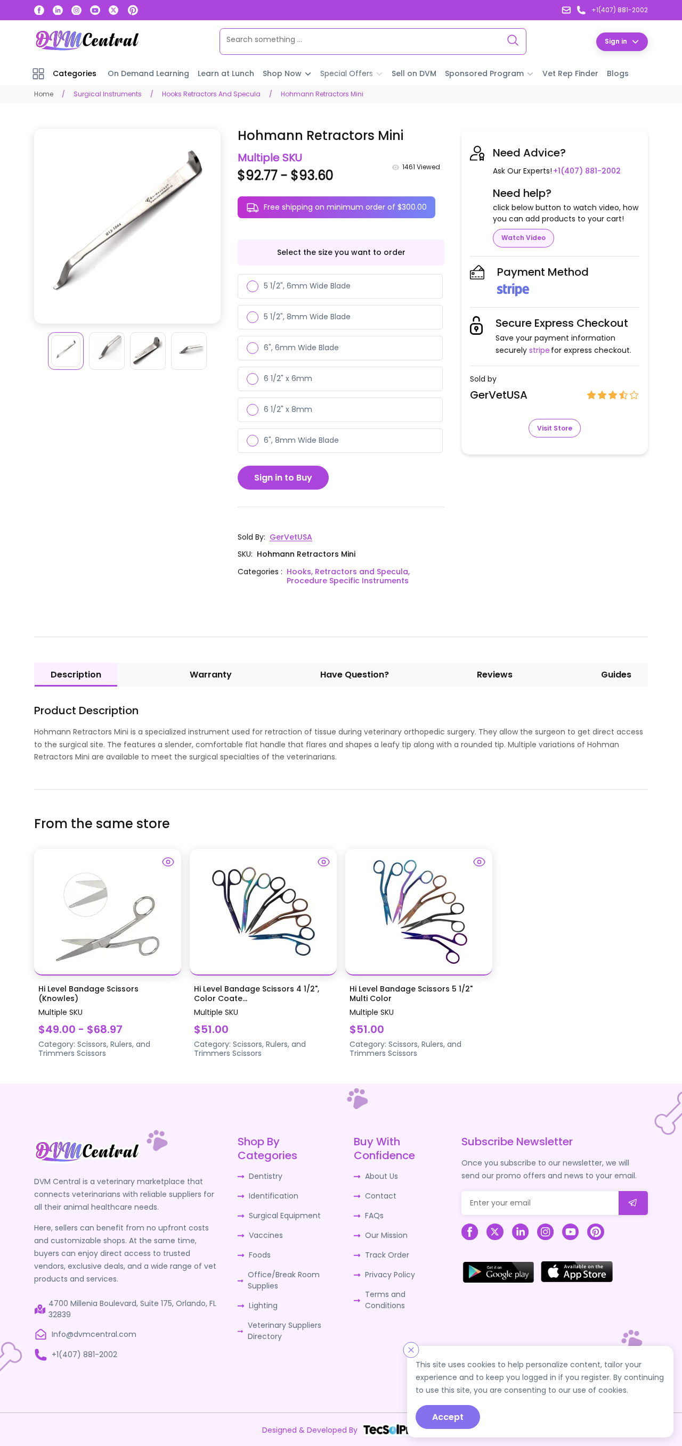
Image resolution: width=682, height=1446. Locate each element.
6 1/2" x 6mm (288, 378)
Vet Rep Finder (570, 73)
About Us (381, 1176)
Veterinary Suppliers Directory (284, 1331)
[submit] (633, 1203)
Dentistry (265, 1176)
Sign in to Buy (283, 478)
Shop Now (282, 73)
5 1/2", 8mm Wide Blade (307, 316)
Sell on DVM (414, 73)
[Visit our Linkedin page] (58, 10)
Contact (380, 1196)
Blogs (618, 73)
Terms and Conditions (385, 1300)
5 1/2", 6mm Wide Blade (307, 285)
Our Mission (386, 1235)
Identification (273, 1196)
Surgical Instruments (108, 93)
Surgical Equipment (285, 1215)
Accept (448, 1417)
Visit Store (554, 428)
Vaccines (266, 1235)
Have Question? (354, 674)
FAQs (374, 1215)
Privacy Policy (390, 1274)
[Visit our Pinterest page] (133, 10)
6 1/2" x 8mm (288, 409)
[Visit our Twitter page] (114, 10)
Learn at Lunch (226, 73)
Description (76, 674)
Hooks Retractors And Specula (211, 93)
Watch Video (523, 237)
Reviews (495, 674)
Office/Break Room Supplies (284, 1280)
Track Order (387, 1255)
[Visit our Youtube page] (95, 10)
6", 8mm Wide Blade (301, 440)
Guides (616, 674)
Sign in (616, 41)
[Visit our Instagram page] (76, 10)
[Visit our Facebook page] (39, 10)
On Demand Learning (148, 73)
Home (43, 93)
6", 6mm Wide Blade (301, 347)
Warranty (211, 674)
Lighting (263, 1305)
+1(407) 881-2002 (587, 171)
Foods (260, 1255)
